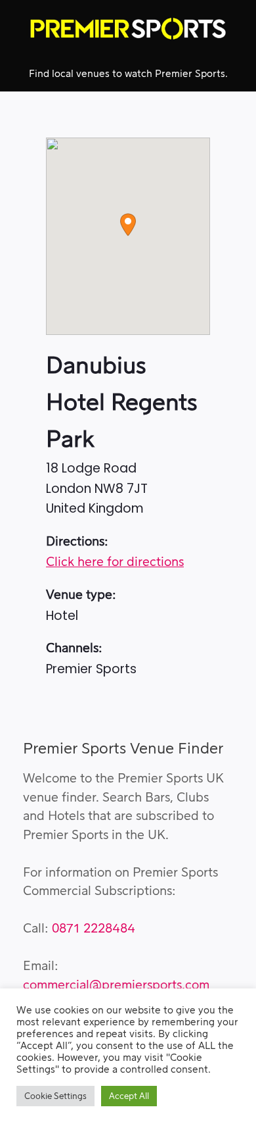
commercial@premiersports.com (116, 985)
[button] (128, 225)
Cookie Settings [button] (55, 1096)
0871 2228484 (93, 929)
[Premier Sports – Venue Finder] (128, 28)
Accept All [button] (129, 1096)
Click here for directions (115, 562)
